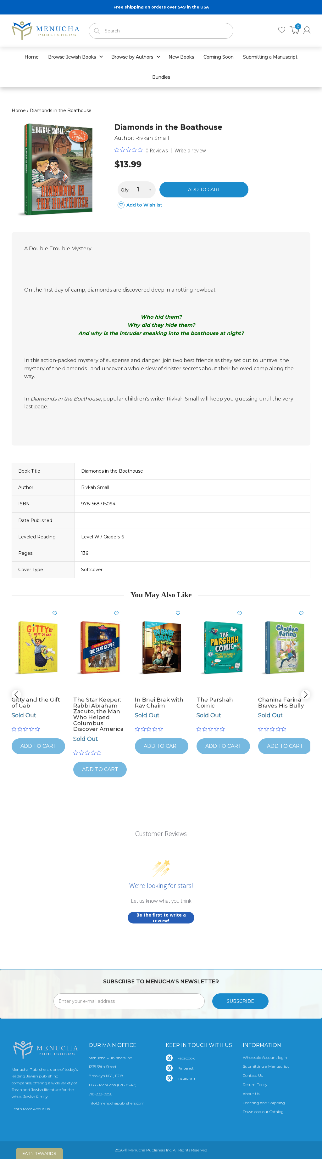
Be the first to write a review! (161, 917)
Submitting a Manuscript (266, 1066)
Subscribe (240, 1001)
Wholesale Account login (265, 1057)
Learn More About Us (31, 1108)
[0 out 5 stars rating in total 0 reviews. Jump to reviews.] (27, 729)
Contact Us (253, 1075)
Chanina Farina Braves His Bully (281, 702)
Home (19, 110)
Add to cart (204, 189)
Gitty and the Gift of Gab (36, 702)
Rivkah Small (152, 138)
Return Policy (255, 1084)
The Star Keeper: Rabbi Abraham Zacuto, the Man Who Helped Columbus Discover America (98, 714)
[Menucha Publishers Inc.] (45, 29)
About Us (251, 1093)
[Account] (306, 30)
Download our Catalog (263, 1111)
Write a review (190, 150)
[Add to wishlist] (57, 613)
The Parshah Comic (215, 702)
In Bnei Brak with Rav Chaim (159, 702)
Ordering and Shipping (264, 1102)
